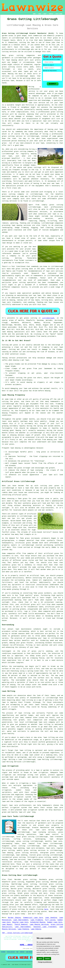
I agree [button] (40, 958)
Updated (22, 951)
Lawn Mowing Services (39, 924)
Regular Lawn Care (20, 922)
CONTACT (51, 14)
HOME (34, 14)
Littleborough (48, 318)
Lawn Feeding (23, 929)
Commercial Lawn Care (33, 917)
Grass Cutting (11, 951)
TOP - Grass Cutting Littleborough (17, 933)
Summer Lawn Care (54, 922)
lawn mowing (11, 60)
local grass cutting (25, 837)
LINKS (39, 14)
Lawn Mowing (29, 951)
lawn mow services (17, 859)
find (10, 879)
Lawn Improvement (21, 920)
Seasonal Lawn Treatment (45, 927)
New (17, 951)
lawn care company (10, 199)
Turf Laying (50, 920)
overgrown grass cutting (51, 853)
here (46, 909)
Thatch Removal (21, 924)
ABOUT (45, 14)
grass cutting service (12, 136)
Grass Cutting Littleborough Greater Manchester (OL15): (28, 33)
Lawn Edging (36, 929)
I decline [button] (47, 958)
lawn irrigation (40, 772)
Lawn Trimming (37, 920)
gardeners (42, 823)
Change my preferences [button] (45, 962)
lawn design (7, 243)
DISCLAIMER (58, 14)
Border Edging (14, 917)
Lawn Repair (7, 924)
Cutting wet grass (10, 345)
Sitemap (3, 951)
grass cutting (30, 318)
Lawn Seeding (51, 917)
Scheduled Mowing (37, 922)
